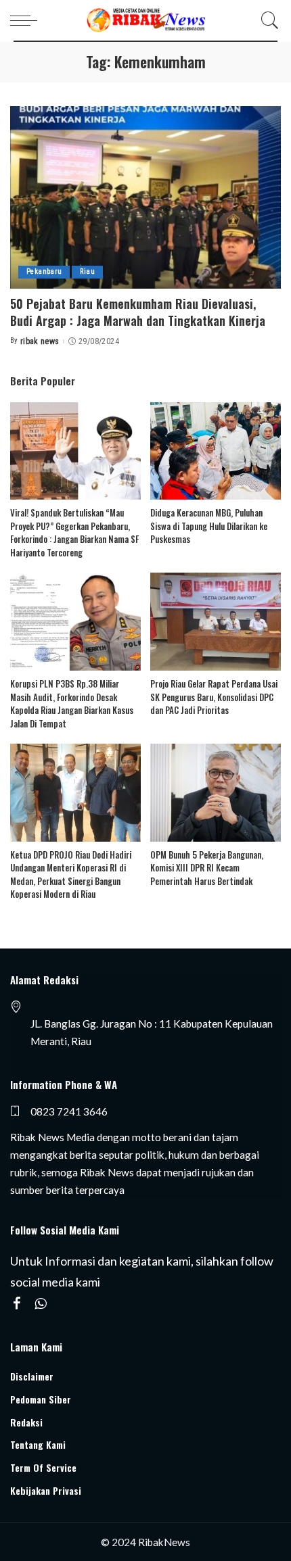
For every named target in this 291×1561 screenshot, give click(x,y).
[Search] (266, 20)
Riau (87, 271)
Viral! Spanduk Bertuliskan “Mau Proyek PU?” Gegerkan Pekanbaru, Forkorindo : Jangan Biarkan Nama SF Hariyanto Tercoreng (74, 532)
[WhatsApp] (40, 1304)
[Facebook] (17, 1304)
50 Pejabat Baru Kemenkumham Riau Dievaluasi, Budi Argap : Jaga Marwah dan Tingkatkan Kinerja (137, 312)
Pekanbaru (44, 271)
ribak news (40, 341)
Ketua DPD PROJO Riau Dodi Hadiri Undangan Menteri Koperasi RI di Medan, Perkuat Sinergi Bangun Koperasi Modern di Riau (70, 874)
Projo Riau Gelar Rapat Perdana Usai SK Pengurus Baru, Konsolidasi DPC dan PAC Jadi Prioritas (213, 697)
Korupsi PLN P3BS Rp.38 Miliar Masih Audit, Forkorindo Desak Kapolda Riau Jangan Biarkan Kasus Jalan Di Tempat (71, 703)
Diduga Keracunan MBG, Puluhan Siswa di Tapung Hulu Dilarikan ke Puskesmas (208, 526)
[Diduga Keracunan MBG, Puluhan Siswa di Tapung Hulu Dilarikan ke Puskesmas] (215, 451)
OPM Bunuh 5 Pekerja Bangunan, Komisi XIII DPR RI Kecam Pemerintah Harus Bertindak (206, 868)
